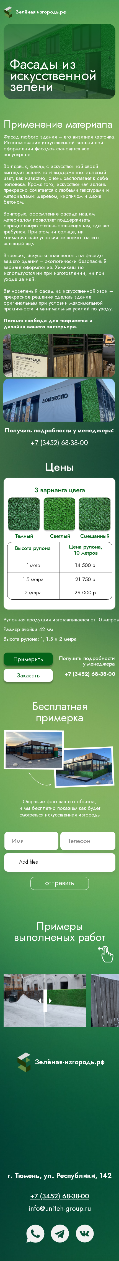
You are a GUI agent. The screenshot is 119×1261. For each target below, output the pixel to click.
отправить (59, 883)
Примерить (28, 659)
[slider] (45, 1000)
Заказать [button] (28, 675)
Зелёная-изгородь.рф (70, 1062)
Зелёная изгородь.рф (40, 11)
